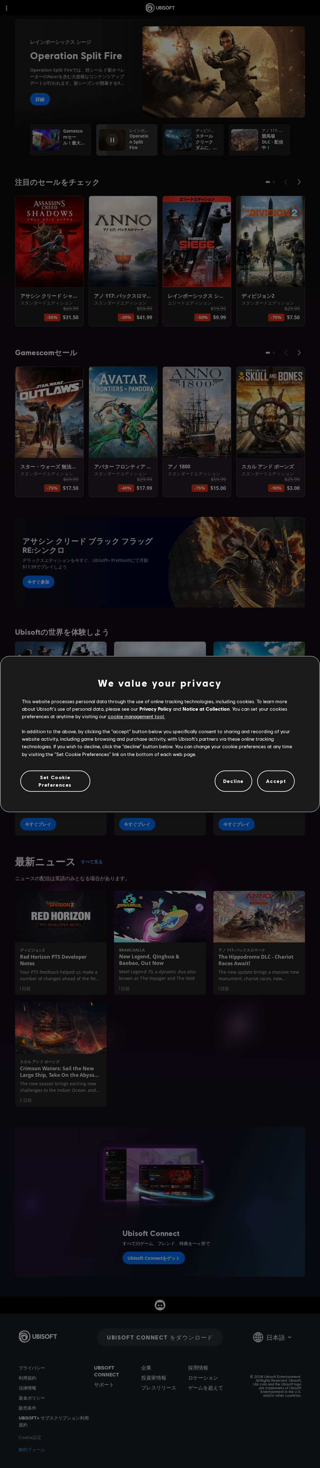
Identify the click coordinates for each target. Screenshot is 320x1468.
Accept (276, 781)
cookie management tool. (136, 716)
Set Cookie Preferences (55, 781)
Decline (233, 781)
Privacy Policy (155, 709)
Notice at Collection (206, 709)
